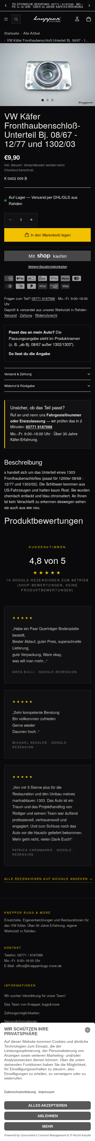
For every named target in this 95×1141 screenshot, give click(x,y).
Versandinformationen (20, 1021)
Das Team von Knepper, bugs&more (31, 1004)
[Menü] (6, 19)
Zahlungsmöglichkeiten (21, 1012)
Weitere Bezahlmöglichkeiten (47, 266)
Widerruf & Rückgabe (19, 385)
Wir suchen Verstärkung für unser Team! (35, 995)
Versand (10, 315)
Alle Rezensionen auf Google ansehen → (48, 879)
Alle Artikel (31, 33)
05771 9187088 (43, 298)
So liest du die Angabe (29, 353)
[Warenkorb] (88, 19)
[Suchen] (16, 19)
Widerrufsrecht (46, 315)
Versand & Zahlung (18, 374)
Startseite (11, 33)
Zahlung (26, 315)
